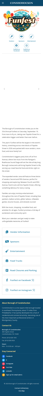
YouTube (9, 367)
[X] (3, 360)
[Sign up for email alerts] (3, 374)
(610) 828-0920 (10, 340)
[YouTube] (3, 367)
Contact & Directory (21, 388)
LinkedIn (9, 371)
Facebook (9, 356)
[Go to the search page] (40, 3)
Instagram (9, 364)
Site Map (21, 391)
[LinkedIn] (3, 371)
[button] (3, 3)
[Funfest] (21, 20)
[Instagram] (3, 363)
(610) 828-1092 (12, 338)
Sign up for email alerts (14, 375)
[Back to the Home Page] (21, 3)
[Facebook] (3, 356)
